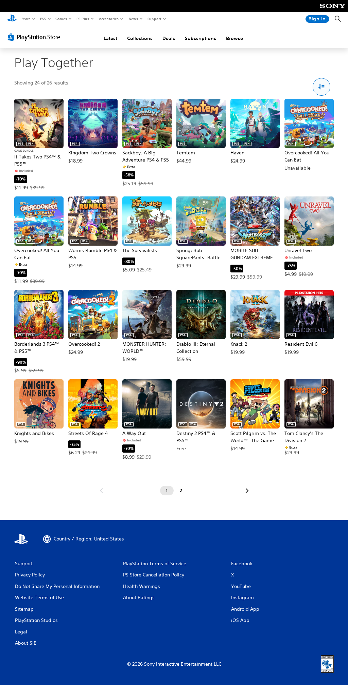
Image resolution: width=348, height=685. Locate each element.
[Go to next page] (247, 490)
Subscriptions (200, 38)
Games (61, 18)
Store (26, 18)
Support (154, 18)
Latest (110, 38)
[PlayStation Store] (35, 37)
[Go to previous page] (101, 490)
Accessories (108, 18)
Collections (140, 38)
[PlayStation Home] (12, 19)
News (133, 18)
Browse (234, 38)
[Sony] (332, 10)
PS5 (43, 18)
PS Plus (82, 18)
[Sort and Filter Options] (322, 87)
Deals (168, 38)
